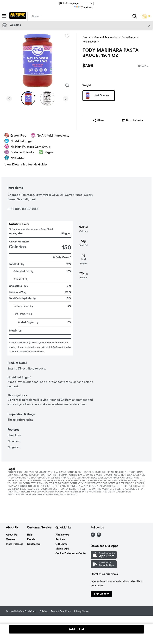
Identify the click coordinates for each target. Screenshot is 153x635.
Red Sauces (89, 41)
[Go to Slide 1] (28, 98)
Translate (86, 7)
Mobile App (62, 548)
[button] (135, 16)
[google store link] (104, 567)
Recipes (60, 539)
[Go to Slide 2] (47, 98)
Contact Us (33, 544)
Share (100, 120)
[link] (132, 120)
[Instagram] (99, 536)
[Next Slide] (65, 98)
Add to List (76, 629)
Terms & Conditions (61, 611)
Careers (10, 539)
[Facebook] (93, 536)
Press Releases (14, 544)
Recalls (31, 539)
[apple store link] (104, 558)
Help (29, 534)
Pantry (86, 37)
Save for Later (134, 120)
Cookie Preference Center (71, 553)
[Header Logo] (16, 16)
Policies (43, 611)
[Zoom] (67, 85)
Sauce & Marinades (105, 37)
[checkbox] (67, 36)
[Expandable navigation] (3, 16)
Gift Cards (61, 544)
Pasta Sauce (128, 37)
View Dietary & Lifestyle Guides (26, 164)
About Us (11, 534)
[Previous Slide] (9, 98)
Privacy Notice (81, 611)
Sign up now (101, 594)
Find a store (62, 534)
